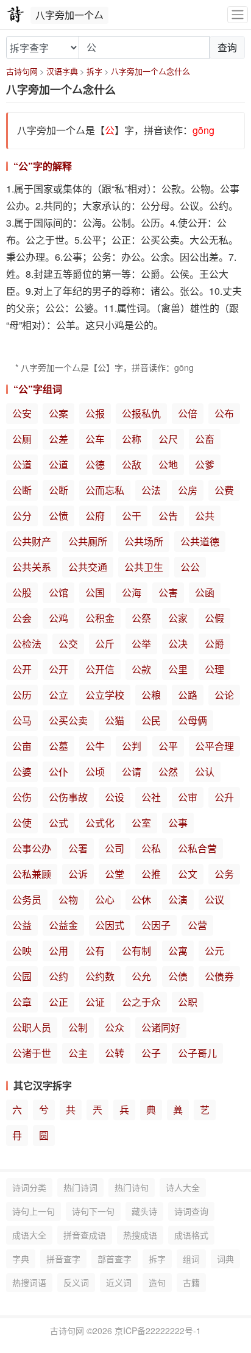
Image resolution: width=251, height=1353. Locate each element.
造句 (157, 1282)
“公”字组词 (37, 389)
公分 (22, 516)
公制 (78, 1027)
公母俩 (192, 720)
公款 (141, 669)
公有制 (136, 951)
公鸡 (58, 618)
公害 (168, 592)
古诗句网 (22, 71)
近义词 (119, 1282)
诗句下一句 (93, 1211)
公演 (178, 899)
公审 (187, 797)
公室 (141, 823)
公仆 (58, 772)
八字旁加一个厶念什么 (150, 71)
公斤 (105, 644)
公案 (58, 413)
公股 (22, 592)
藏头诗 (144, 1211)
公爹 (204, 464)
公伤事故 (68, 797)
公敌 (131, 464)
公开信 (100, 669)
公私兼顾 (31, 874)
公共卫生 (143, 567)
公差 (58, 439)
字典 (20, 1258)
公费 (224, 490)
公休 (141, 899)
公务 (224, 874)
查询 (227, 47)
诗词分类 (29, 1187)
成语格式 (191, 1235)
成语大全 (29, 1235)
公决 (178, 644)
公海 (131, 592)
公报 (95, 413)
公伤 (22, 797)
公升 (224, 797)
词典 (225, 1258)
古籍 (191, 1282)
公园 (22, 976)
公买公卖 (68, 720)
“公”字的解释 (42, 166)
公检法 (26, 644)
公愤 (58, 516)
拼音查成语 (84, 1235)
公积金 (100, 618)
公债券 (219, 976)
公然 (168, 772)
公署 (78, 848)
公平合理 (214, 746)
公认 (204, 772)
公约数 (100, 976)
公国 (95, 592)
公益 (22, 925)
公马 (22, 720)
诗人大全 (183, 1187)
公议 (214, 899)
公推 (151, 874)
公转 (114, 1053)
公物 (68, 899)
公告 (168, 516)
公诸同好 (160, 1027)
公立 (58, 695)
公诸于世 (31, 1053)
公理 (214, 669)
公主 (78, 1053)
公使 (22, 823)
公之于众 (141, 1002)
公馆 (58, 592)
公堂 (114, 874)
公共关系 (31, 567)
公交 (68, 644)
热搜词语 (29, 1282)
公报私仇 (141, 413)
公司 (114, 848)
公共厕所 (87, 541)
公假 (214, 618)
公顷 (95, 772)
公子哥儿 (197, 1053)
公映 (22, 951)
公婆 (22, 772)
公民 (151, 720)
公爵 (214, 644)
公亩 (22, 746)
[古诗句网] (15, 14)
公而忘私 (104, 490)
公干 (131, 516)
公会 (22, 618)
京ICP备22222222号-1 (158, 1330)
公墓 (58, 746)
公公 (190, 567)
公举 (141, 644)
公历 (22, 695)
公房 (187, 490)
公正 (58, 1002)
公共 (204, 516)
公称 (131, 439)
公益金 (63, 925)
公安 (22, 413)
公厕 (22, 439)
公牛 (95, 746)
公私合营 (197, 848)
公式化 (100, 823)
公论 (224, 695)
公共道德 (199, 541)
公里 (178, 669)
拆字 (94, 71)
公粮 (151, 695)
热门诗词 (80, 1187)
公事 (178, 823)
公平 (168, 746)
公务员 (26, 899)
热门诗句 (132, 1187)
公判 (131, 746)
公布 (224, 413)
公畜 (204, 439)
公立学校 (104, 695)
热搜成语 (140, 1235)
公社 (151, 797)
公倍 (187, 413)
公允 (141, 976)
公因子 (156, 925)
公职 (187, 1002)
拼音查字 (63, 1258)
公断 (22, 490)
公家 (178, 618)
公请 (131, 772)
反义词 (76, 1282)
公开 (22, 669)
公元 (214, 951)
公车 (95, 439)
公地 (168, 464)
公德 (95, 464)
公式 (58, 823)
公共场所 (143, 541)
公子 (151, 1053)
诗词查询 (191, 1211)
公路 (187, 695)
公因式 (109, 925)
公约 (58, 976)
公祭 (141, 618)
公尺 (168, 439)
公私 (151, 848)
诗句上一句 (33, 1211)
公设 (114, 797)
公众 (114, 1027)
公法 (151, 490)
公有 (95, 951)
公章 (22, 1002)
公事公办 (31, 848)
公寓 (178, 951)
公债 (178, 976)
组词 (191, 1258)
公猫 (114, 720)
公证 (95, 1002)
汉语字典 (62, 71)
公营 (197, 925)
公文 (187, 874)
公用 (58, 951)
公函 (204, 592)
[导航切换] (237, 15)
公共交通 (87, 567)
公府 (95, 516)
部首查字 (114, 1258)
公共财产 (31, 541)
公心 (105, 899)
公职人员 (31, 1027)
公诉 (78, 874)
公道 (22, 464)
